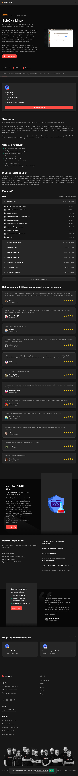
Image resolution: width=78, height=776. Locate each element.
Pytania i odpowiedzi (11, 683)
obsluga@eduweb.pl (11, 690)
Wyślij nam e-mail (10, 559)
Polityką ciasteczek (42, 771)
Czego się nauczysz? (14, 74)
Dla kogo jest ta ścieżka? (30, 74)
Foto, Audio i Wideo (8, 724)
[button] (75, 2)
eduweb (42, 676)
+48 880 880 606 (10, 693)
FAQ (63, 74)
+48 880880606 (16, 562)
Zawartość (42, 74)
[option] (9, 714)
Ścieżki (42, 687)
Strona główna (44, 680)
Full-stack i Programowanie (18, 15)
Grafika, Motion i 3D (8, 731)
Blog (41, 694)
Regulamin (58, 770)
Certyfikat (57, 74)
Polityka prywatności (70, 770)
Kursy (41, 683)
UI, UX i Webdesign (8, 734)
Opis (4, 74)
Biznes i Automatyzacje (9, 720)
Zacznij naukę (12, 527)
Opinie (50, 74)
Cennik (42, 690)
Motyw (4, 706)
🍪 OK (51, 770)
